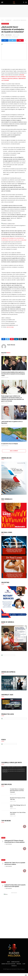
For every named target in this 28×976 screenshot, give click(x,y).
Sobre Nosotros (15, 961)
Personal (19, 963)
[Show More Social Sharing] (25, 40)
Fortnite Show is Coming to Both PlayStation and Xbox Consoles (17, 790)
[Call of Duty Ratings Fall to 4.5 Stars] (5, 806)
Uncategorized (5, 23)
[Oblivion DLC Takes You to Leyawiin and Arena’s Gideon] (14, 854)
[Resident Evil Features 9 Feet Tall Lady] (5, 799)
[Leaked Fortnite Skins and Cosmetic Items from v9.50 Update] (14, 876)
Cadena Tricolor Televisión (8, 963)
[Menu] (2, 2)
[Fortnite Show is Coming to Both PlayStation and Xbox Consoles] (5, 790)
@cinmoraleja (10, 327)
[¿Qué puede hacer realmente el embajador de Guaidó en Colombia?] (14, 51)
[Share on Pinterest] (20, 40)
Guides (3, 837)
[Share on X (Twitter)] (12, 40)
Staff (24, 963)
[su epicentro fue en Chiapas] (14, 435)
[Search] (26, 2)
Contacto (14, 965)
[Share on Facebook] (5, 40)
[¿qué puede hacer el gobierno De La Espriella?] (14, 412)
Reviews (3, 882)
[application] (14, 773)
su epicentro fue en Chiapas (9, 443)
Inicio (8, 961)
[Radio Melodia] (14, 2)
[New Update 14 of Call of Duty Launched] (5, 814)
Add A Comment (14, 450)
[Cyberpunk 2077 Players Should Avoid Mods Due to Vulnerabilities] (14, 831)
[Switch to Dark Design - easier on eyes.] (24, 2)
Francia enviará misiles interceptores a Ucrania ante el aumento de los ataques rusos (13, 373)
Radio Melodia (9, 35)
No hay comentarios (6, 36)
